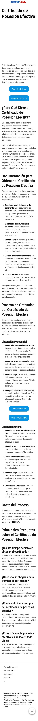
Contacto (7, 678)
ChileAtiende (24, 704)
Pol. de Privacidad (10, 667)
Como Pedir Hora (19, 89)
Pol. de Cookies (9, 670)
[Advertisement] (19, 39)
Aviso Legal (8, 674)
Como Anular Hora (19, 98)
